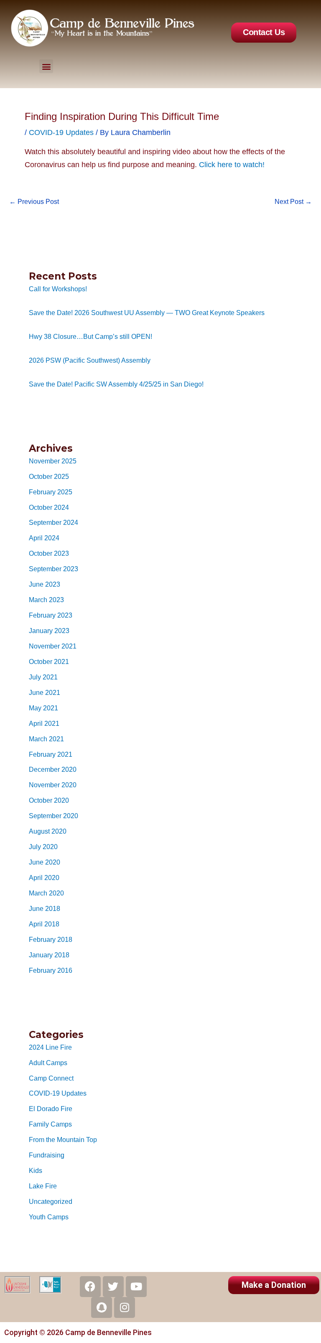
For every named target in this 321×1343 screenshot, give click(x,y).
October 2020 (49, 800)
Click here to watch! (232, 164)
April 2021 (44, 723)
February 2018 (50, 939)
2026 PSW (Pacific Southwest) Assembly (89, 360)
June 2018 (44, 908)
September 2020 (53, 815)
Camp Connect (51, 1078)
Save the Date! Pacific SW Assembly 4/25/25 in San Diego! (116, 384)
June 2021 (44, 692)
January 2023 (49, 630)
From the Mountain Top (63, 1139)
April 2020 (44, 877)
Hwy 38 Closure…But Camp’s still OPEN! (90, 336)
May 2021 (43, 708)
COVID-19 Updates (58, 1093)
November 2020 (52, 785)
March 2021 (46, 739)
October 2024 (49, 507)
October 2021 (49, 661)
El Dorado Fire (50, 1108)
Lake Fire (43, 1186)
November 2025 (52, 461)
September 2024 (53, 522)
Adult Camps (48, 1062)
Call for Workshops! (58, 289)
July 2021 (43, 677)
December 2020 (52, 769)
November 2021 (52, 646)
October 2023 (49, 553)
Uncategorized (50, 1201)
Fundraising (46, 1155)
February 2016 (50, 970)
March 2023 (46, 599)
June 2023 (44, 584)
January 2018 (49, 955)
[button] (46, 66)
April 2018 (44, 924)
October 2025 (49, 476)
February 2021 (50, 754)
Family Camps (50, 1124)
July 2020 (43, 846)
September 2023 (53, 568)
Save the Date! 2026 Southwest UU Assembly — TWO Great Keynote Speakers (147, 312)
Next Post (293, 201)
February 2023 (50, 615)
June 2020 (44, 862)
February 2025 (50, 492)
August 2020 (47, 831)
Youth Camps (49, 1217)
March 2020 (46, 893)
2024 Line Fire (50, 1047)
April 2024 (44, 538)
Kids (35, 1170)
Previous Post (34, 201)
